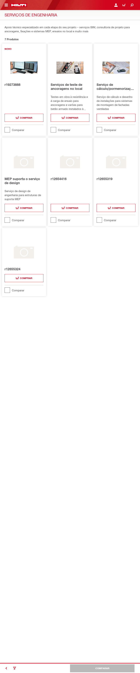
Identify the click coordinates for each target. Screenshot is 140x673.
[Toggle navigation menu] (6, 5)
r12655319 (104, 179)
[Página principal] (18, 5)
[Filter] (15, 668)
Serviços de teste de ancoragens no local (66, 87)
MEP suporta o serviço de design (22, 181)
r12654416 (59, 179)
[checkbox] (24, 130)
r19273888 (12, 85)
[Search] (132, 5)
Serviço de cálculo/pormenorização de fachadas (116, 87)
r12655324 (12, 269)
